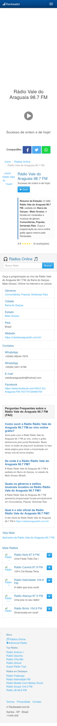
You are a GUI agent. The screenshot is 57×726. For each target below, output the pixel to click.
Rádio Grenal (13, 663)
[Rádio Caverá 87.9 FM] (9, 569)
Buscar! (48, 265)
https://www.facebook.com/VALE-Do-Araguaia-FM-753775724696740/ (25, 389)
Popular (25, 294)
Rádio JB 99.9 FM (16, 690)
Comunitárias (12, 294)
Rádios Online (22, 161)
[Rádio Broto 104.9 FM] (9, 610)
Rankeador (12, 4)
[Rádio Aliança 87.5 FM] (9, 598)
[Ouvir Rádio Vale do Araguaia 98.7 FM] (9, 178)
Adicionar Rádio (18, 643)
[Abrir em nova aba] (28, 115)
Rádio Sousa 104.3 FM (19, 686)
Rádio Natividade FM (18, 679)
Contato (36, 701)
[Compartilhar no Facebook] (27, 150)
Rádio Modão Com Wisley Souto (24, 683)
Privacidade (23, 701)
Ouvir (25, 189)
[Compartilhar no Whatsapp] (46, 150)
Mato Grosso (12, 316)
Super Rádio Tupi (16, 666)
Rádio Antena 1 (15, 652)
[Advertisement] (28, 42)
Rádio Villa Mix (14, 659)
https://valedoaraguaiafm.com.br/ (23, 337)
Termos (10, 701)
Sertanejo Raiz (39, 294)
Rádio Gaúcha (14, 655)
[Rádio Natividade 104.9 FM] (9, 582)
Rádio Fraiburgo (15, 675)
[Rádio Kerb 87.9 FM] (9, 556)
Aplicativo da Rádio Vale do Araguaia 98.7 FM (28, 537)
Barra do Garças (14, 305)
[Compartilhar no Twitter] (36, 150)
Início (8, 161)
